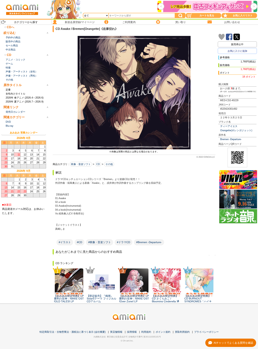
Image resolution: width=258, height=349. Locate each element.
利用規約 (146, 331)
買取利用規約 (182, 331)
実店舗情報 (116, 331)
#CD (79, 242)
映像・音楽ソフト (81, 164)
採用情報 (132, 331)
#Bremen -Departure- (149, 242)
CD (98, 164)
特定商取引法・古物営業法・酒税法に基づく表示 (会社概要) (72, 331)
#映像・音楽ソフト (99, 242)
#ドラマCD (123, 242)
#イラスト (65, 242)
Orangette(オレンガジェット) (236, 130)
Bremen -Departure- (231, 139)
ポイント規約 (163, 331)
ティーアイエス (228, 126)
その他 (109, 164)
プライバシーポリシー (206, 331)
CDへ (10, 27)
